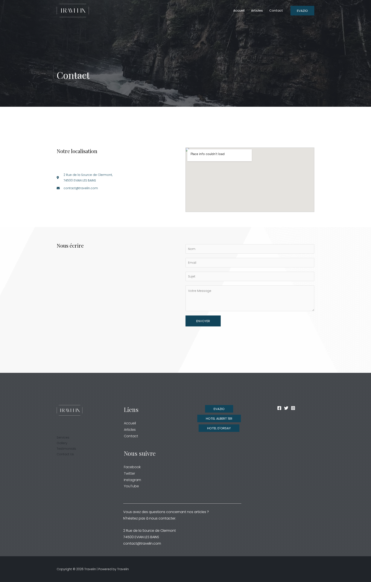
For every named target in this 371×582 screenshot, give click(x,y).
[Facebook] (279, 408)
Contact (131, 436)
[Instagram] (293, 408)
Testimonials (66, 448)
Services (63, 437)
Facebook (132, 467)
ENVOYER (203, 321)
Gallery (62, 443)
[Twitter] (286, 408)
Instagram (132, 479)
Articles (130, 429)
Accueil (130, 423)
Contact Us (65, 454)
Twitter (129, 473)
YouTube (131, 486)
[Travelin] (73, 10)
